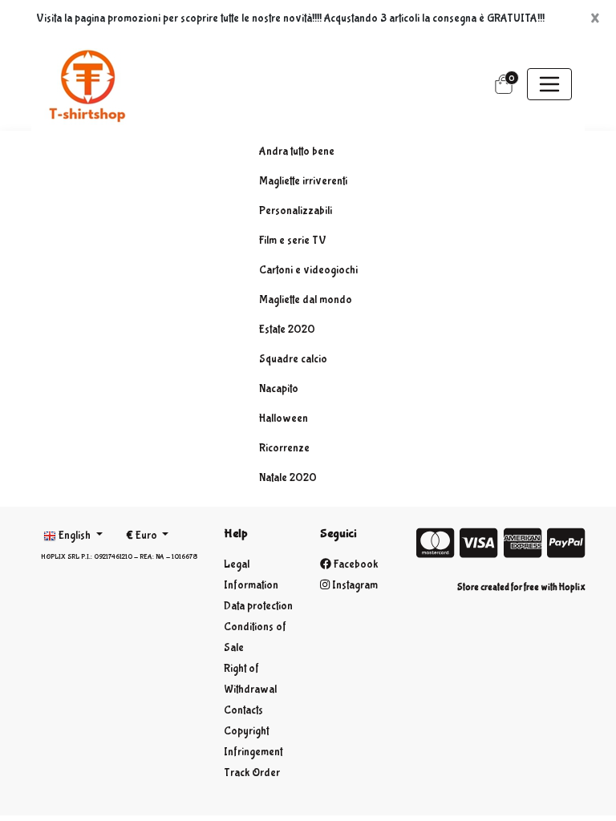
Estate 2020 (287, 329)
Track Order (252, 772)
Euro (143, 535)
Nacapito (278, 388)
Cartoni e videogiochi (308, 270)
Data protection (258, 606)
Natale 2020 (288, 477)
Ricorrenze (284, 448)
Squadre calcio (293, 359)
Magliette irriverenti (303, 181)
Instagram (354, 585)
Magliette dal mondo (305, 299)
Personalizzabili (295, 210)
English (74, 535)
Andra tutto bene (296, 151)
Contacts (243, 710)
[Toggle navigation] (549, 84)
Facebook (354, 564)
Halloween (283, 418)
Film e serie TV (292, 240)
